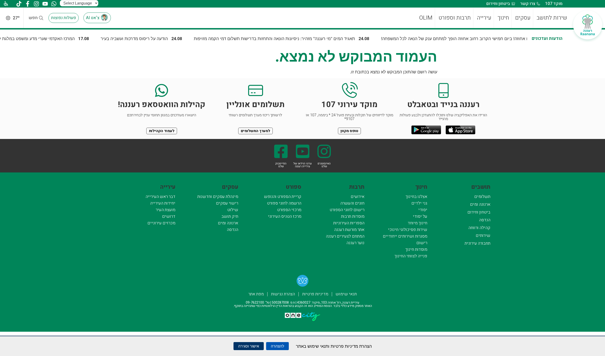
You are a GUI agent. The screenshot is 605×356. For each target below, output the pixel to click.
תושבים (480, 187)
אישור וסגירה (248, 346)
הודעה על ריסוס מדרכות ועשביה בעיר (152, 38)
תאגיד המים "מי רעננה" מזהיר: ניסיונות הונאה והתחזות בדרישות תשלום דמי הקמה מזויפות (292, 38)
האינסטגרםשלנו (324, 164)
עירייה (167, 187)
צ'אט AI (92, 18)
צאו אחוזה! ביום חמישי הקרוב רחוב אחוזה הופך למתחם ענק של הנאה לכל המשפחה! (475, 38)
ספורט (293, 187)
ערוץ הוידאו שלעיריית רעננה (302, 164)
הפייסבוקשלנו (280, 164)
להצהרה (277, 346)
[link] (302, 282)
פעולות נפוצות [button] (63, 18)
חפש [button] (33, 18)
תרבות (356, 187)
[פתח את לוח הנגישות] (4, 3)
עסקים (230, 187)
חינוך (421, 187)
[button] (41, 18)
